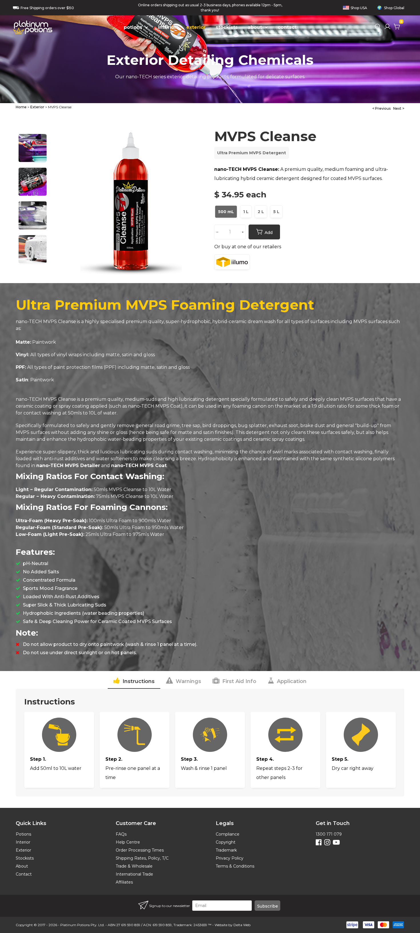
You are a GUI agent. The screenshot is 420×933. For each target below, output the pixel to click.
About (22, 866)
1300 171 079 (329, 834)
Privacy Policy (229, 858)
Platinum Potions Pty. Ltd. (82, 925)
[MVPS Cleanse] (131, 199)
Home (21, 107)
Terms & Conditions (235, 866)
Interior (23, 842)
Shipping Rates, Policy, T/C (142, 858)
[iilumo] (232, 262)
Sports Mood (38, 588)
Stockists (25, 858)
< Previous (381, 108)
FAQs (121, 834)
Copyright (225, 842)
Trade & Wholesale (134, 866)
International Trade (134, 874)
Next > (398, 108)
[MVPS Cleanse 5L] (276, 218)
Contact (24, 874)
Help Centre (128, 842)
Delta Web (242, 925)
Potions (23, 834)
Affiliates (124, 882)
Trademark (226, 850)
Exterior (37, 107)
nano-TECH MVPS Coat (154, 406)
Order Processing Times (140, 850)
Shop (359, 8)
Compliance (227, 834)
